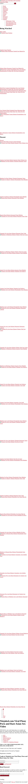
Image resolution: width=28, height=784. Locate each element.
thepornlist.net (9, 25)
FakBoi (4, 11)
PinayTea (5, 12)
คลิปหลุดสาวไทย (10, 21)
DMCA (5, 736)
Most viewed (9, 141)
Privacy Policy (6, 739)
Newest (2, 140)
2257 (4, 735)
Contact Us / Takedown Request (10, 742)
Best (5, 141)
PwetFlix (5, 18)
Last (4, 717)
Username (2, 761)
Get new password (5, 775)
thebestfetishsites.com (11, 24)
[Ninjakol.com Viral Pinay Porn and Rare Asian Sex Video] (11, 2)
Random (19, 141)
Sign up (13, 782)
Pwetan (4, 7)
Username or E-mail (4, 773)
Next (4, 716)
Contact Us (5, 740)
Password (2, 762)
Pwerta (4, 14)
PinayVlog (5, 8)
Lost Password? (7, 764)
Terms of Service (7, 738)
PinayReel (5, 10)
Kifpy (4, 15)
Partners (5, 19)
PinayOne (5, 16)
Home (4, 6)
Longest (15, 141)
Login (2, 764)
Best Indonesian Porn (11, 22)
